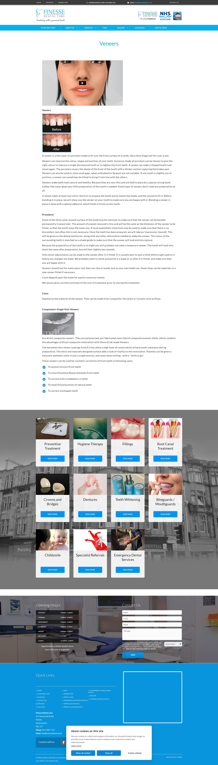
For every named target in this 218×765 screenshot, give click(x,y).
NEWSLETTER (63, 2)
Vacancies (140, 28)
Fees (105, 28)
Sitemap (93, 696)
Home (38, 2)
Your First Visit (48, 28)
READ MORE (52, 459)
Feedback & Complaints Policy (75, 700)
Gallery (121, 28)
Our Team (41, 707)
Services (89, 28)
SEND (133, 655)
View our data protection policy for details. (141, 649)
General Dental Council (100, 699)
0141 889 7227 (110, 3)
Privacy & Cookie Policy (73, 707)
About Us (70, 28)
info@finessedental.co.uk (143, 3)
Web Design (170, 757)
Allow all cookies (83, 753)
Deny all (108, 753)
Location (49, 2)
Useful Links (161, 28)
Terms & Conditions (71, 704)
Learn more (76, 746)
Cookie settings (135, 753)
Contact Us (41, 700)
